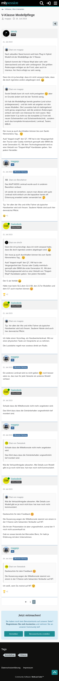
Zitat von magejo (16, 50)
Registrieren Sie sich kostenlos (20, 624)
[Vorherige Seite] (25, 602)
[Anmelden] (48, 3)
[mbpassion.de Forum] (10, 3)
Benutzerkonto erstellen (39, 634)
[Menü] (55, 3)
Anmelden (13, 634)
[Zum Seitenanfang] (55, 672)
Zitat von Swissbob (17, 443)
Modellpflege (10, 655)
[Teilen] (55, 24)
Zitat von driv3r (15, 242)
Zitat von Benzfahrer (18, 180)
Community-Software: (29, 677)
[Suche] (41, 3)
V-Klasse (23, 655)
